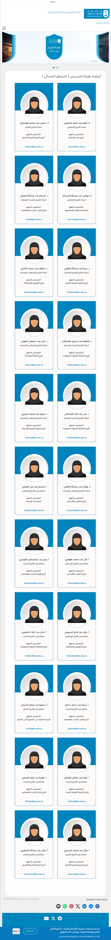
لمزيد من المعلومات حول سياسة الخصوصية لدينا (79, 937)
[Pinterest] (71, 906)
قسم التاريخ (103, 23)
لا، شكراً (16, 931)
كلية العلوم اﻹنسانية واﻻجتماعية (64, 12)
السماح (30, 931)
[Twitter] (78, 906)
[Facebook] (97, 906)
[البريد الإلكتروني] (58, 906)
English (53, 2)
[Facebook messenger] (91, 906)
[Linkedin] (84, 906)
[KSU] (97, 12)
